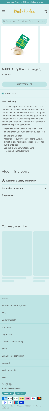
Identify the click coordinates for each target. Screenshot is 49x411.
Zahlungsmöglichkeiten (13, 356)
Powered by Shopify (9, 406)
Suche (4, 388)
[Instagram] (3, 384)
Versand (6, 363)
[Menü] (4, 11)
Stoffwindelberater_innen (14, 305)
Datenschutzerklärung (12, 341)
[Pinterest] (10, 384)
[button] (24, 84)
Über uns (6, 327)
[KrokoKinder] (24, 11)
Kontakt (5, 298)
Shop (4, 348)
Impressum (7, 334)
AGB (4, 312)
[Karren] (44, 11)
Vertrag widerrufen (14, 388)
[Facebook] (7, 384)
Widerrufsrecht (9, 320)
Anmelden (8, 393)
